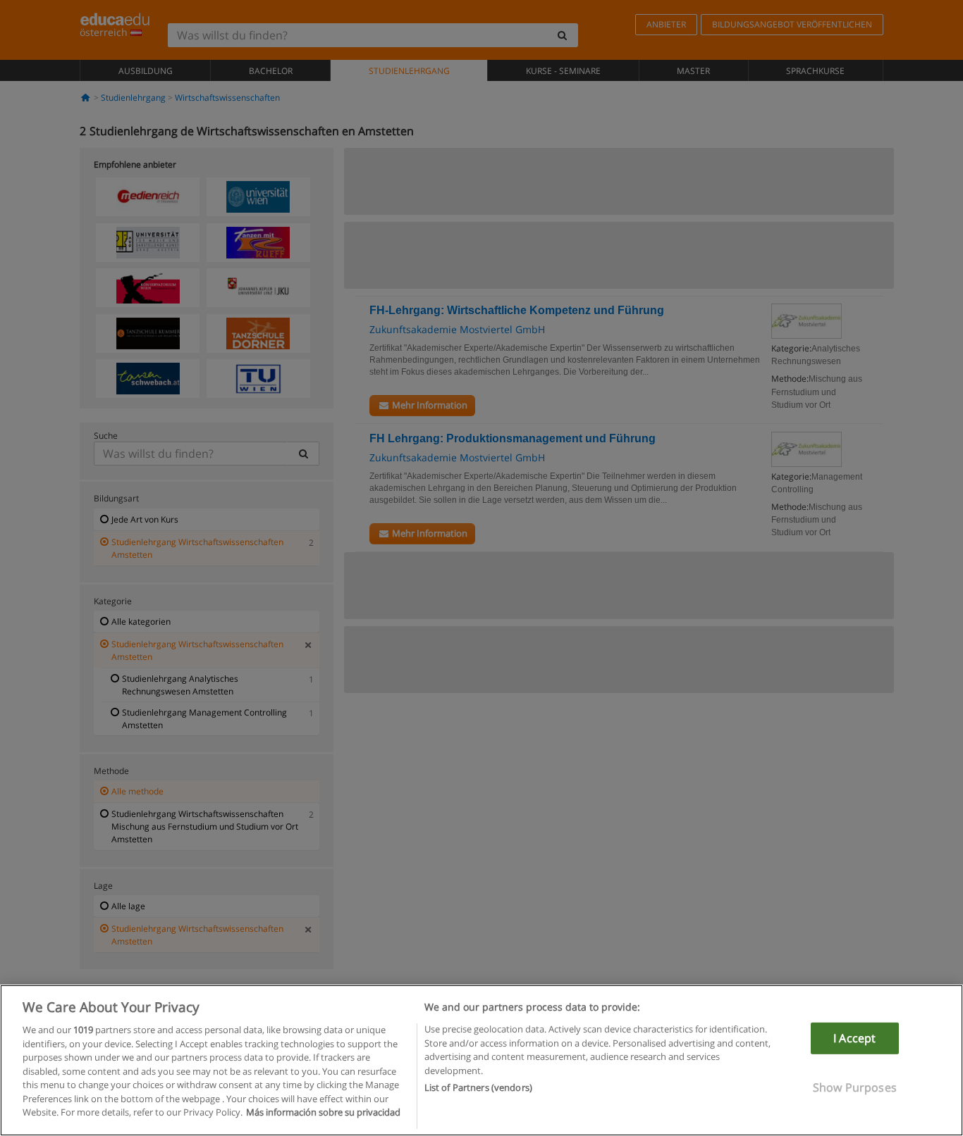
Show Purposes (855, 1087)
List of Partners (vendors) (478, 1087)
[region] (481, 1060)
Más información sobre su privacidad (323, 1112)
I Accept (854, 1038)
